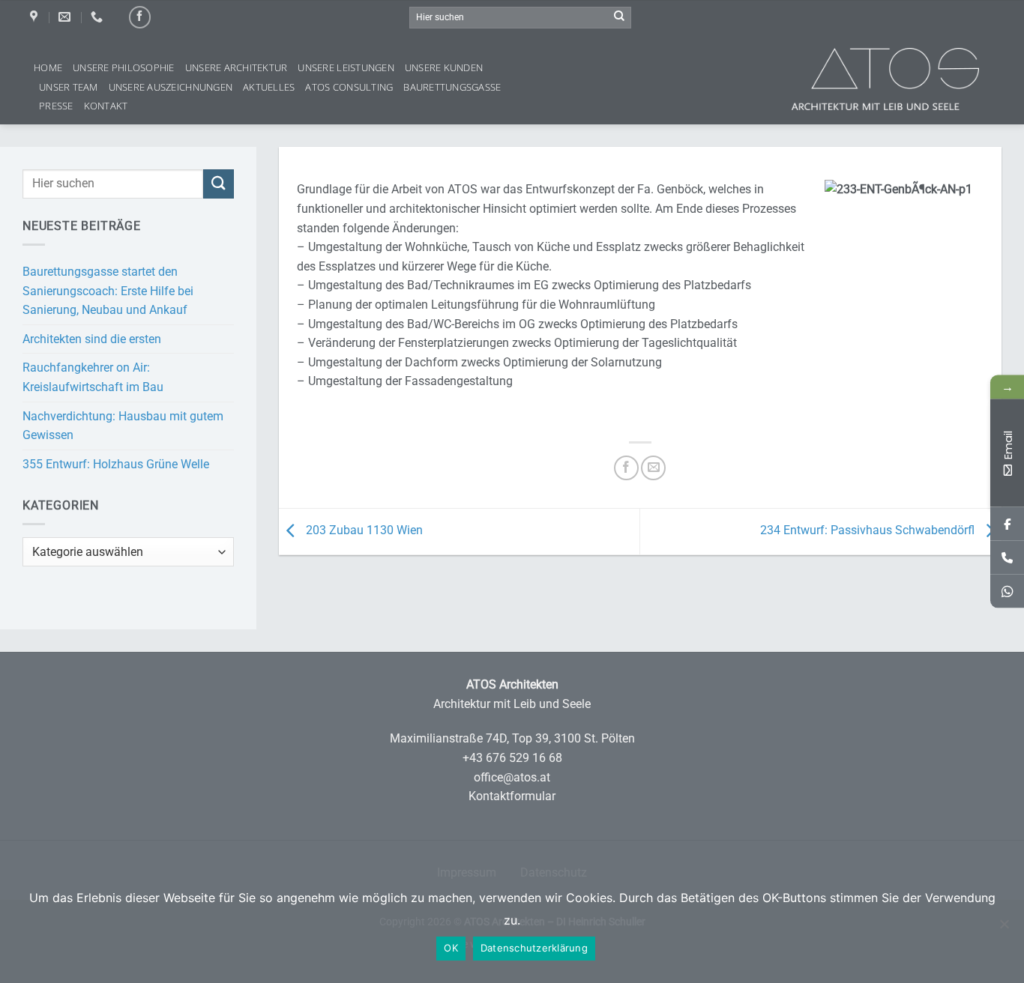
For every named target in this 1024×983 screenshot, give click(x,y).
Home (48, 67)
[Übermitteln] (619, 17)
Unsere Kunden (444, 67)
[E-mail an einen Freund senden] (653, 468)
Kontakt (106, 105)
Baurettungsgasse (452, 87)
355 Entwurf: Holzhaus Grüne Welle (115, 464)
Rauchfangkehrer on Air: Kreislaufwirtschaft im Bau (92, 377)
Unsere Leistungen (346, 67)
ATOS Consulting (349, 87)
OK (451, 948)
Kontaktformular (512, 796)
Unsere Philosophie (124, 67)
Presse (56, 105)
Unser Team (68, 87)
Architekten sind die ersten (91, 339)
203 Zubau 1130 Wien (363, 531)
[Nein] (1004, 931)
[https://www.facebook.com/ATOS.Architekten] (1007, 524)
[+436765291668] (1007, 558)
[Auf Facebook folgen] (140, 17)
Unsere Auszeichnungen (170, 87)
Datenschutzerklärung (534, 948)
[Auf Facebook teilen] (626, 468)
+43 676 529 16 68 (512, 758)
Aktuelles (269, 87)
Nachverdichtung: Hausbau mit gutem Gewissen (122, 426)
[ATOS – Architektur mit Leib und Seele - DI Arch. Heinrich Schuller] (908, 79)
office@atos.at (512, 777)
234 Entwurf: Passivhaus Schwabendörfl (869, 531)
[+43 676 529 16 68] (98, 17)
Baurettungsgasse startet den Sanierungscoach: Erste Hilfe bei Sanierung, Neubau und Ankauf (107, 290)
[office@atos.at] (66, 17)
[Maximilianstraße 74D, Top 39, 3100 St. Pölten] (35, 17)
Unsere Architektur (236, 67)
